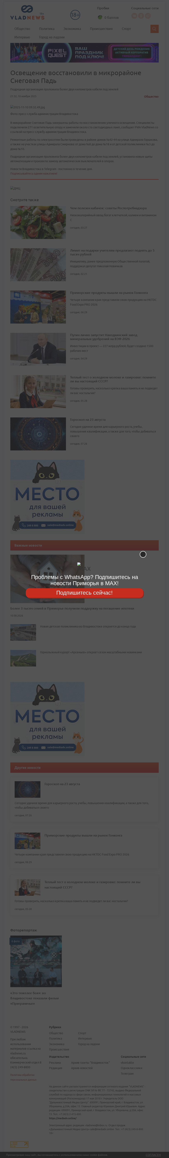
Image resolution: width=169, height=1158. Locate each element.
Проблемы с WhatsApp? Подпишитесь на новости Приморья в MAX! (84, 580)
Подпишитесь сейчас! (84, 593)
